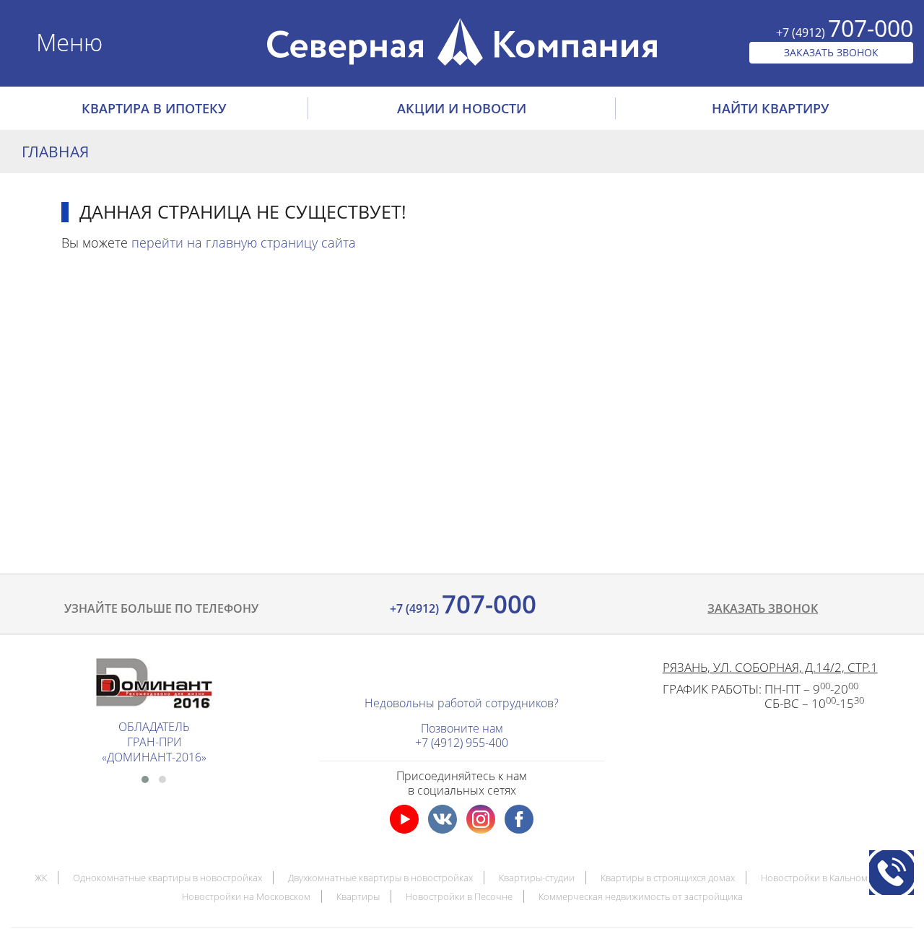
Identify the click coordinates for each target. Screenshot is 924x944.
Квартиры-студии (537, 877)
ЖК (41, 877)
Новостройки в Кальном (814, 877)
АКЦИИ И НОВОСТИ (461, 108)
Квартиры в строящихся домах (668, 877)
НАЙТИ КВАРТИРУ (770, 108)
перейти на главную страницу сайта (243, 242)
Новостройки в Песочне (459, 896)
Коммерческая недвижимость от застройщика (641, 896)
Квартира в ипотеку (154, 108)
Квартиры (358, 896)
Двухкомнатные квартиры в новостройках (380, 877)
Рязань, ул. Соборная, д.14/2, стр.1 (770, 667)
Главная (55, 151)
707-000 (461, 604)
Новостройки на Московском (246, 896)
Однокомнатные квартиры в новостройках (167, 877)
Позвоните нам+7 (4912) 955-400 (461, 735)
